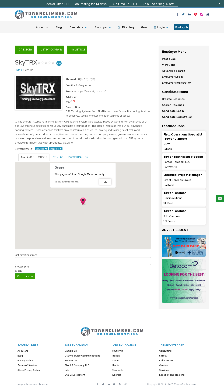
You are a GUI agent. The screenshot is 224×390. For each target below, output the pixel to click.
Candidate (76, 27)
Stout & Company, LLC (77, 365)
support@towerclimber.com (33, 384)
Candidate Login (173, 111)
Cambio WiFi (71, 351)
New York (117, 370)
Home (18, 69)
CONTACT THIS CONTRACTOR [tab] (70, 157)
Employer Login (172, 76)
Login (161, 27)
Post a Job (169, 58)
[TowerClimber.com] (46, 14)
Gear (144, 27)
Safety (163, 355)
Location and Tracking (171, 375)
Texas (115, 360)
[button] (83, 201)
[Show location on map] (74, 101)
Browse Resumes (173, 99)
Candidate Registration (177, 116)
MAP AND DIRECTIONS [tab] (34, 157)
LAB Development (75, 375)
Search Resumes (173, 105)
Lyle (67, 370)
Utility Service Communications (82, 355)
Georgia (116, 375)
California (117, 351)
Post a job (181, 27)
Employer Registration (176, 82)
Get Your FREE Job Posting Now (143, 3)
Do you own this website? (67, 182)
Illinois (115, 365)
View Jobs (168, 64)
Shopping (54, 149)
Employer (101, 27)
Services (40, 149)
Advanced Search (173, 70)
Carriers (163, 365)
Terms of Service (27, 365)
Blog (59, 27)
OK (105, 181)
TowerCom (71, 360)
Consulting (165, 351)
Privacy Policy (25, 360)
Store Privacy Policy (29, 370)
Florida (116, 355)
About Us (42, 27)
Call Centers (166, 360)
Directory (128, 27)
